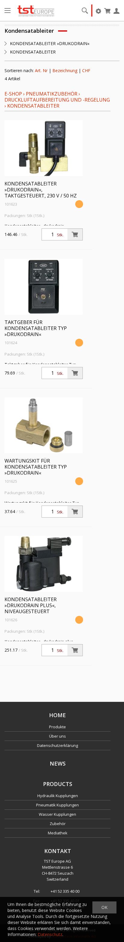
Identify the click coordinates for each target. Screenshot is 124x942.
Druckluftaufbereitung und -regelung (57, 99)
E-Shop (13, 93)
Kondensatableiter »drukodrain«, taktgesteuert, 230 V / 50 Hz (41, 189)
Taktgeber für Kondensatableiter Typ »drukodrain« (36, 328)
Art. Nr (41, 70)
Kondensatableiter (33, 105)
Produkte (57, 726)
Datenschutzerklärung (57, 745)
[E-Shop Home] (35, 10)
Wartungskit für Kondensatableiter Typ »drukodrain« (36, 466)
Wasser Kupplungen (57, 814)
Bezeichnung (64, 70)
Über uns (57, 736)
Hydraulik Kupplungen (57, 795)
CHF (86, 70)
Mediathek (57, 833)
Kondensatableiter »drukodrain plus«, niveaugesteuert (31, 605)
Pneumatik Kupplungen (57, 805)
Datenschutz (50, 934)
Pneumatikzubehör (52, 93)
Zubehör (58, 823)
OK (104, 907)
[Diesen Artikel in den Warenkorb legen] (74, 234)
